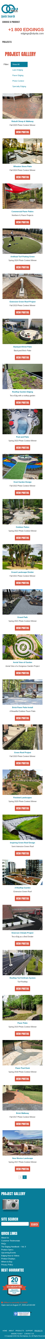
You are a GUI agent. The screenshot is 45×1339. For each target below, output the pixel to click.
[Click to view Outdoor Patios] (22, 511)
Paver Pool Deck (22, 1068)
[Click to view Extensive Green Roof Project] (22, 286)
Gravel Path (22, 617)
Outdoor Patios (22, 527)
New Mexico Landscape (22, 1158)
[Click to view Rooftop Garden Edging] (22, 376)
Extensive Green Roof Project (23, 302)
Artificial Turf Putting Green (22, 257)
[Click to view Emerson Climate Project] (22, 917)
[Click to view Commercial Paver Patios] (22, 196)
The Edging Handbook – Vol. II (13, 1247)
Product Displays (8, 1259)
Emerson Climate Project (22, 933)
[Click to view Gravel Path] (22, 602)
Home (5, 1331)
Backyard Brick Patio (22, 347)
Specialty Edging (19, 86)
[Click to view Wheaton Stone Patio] (22, 151)
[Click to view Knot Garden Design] (22, 466)
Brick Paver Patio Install (22, 707)
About (11, 1331)
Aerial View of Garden (22, 662)
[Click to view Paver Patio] (22, 1007)
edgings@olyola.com (32, 33)
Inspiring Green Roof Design (22, 843)
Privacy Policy (7, 1265)
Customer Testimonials (10, 1241)
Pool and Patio (22, 437)
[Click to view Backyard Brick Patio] (22, 331)
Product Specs (7, 1250)
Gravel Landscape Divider (22, 572)
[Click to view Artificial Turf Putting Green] (22, 241)
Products (20, 1331)
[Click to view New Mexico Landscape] (22, 1143)
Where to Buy (6, 1262)
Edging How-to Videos (10, 1256)
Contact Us (29, 1334)
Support (29, 1331)
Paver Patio (23, 1023)
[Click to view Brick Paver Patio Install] (22, 692)
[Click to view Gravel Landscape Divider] (22, 556)
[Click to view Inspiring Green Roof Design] (22, 827)
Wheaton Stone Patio (22, 166)
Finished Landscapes (22, 798)
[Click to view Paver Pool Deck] (22, 1052)
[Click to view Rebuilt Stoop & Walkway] (22, 106)
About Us (5, 1238)
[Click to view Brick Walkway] (22, 1097)
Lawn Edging (17, 70)
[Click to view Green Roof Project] (22, 737)
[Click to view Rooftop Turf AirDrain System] (22, 962)
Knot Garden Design (23, 482)
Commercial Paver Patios (23, 211)
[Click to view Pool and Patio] (22, 421)
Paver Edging (17, 75)
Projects (38, 1331)
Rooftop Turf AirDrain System (23, 978)
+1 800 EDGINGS (26, 29)
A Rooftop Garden (22, 888)
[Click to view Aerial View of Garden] (22, 647)
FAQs (3, 1244)
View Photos (22, 132)
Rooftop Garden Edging (22, 392)
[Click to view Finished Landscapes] (22, 782)
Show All (15, 64)
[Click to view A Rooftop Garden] (22, 872)
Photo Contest (18, 81)
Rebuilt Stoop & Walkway (23, 121)
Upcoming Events (8, 1253)
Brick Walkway (22, 1113)
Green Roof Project (22, 752)
